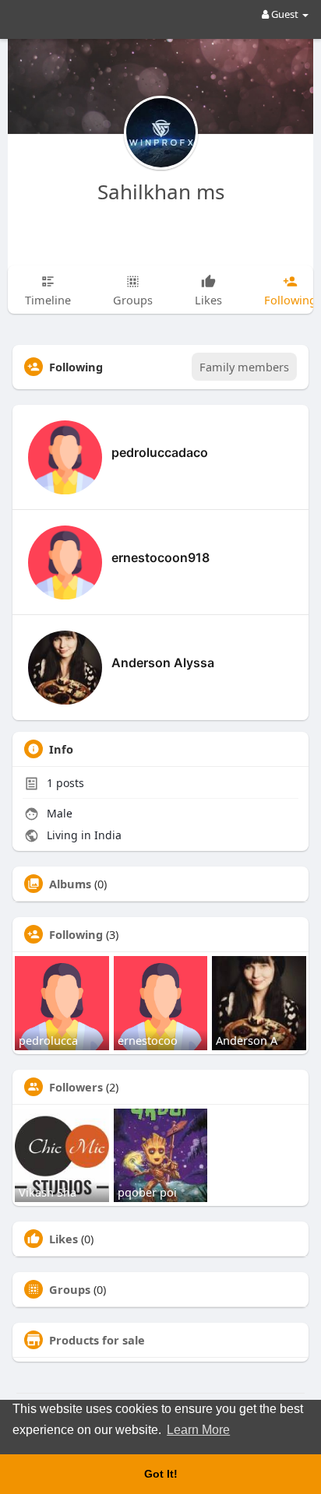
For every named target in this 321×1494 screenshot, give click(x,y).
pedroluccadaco (159, 452)
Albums (70, 883)
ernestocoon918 (160, 557)
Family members (244, 366)
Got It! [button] (161, 1474)
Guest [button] (285, 14)
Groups (69, 1289)
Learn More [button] (198, 1429)
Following (76, 934)
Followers (76, 1087)
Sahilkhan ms (160, 192)
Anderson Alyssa (162, 662)
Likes (63, 1238)
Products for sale (97, 1340)
